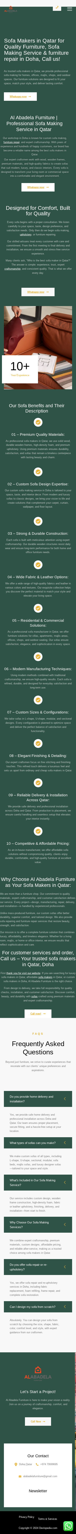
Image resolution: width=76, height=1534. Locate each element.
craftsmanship (12, 268)
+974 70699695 (49, 1464)
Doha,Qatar (25, 1464)
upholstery (25, 234)
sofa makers (45, 977)
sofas (34, 996)
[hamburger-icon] (69, 9)
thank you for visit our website (23, 973)
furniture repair (11, 142)
